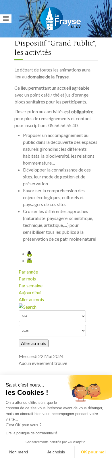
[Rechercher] (27, 306)
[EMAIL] (29, 260)
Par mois (27, 278)
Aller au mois (31, 299)
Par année (28, 271)
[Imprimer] (29, 253)
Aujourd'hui (30, 292)
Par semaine (31, 285)
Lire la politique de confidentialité (31, 433)
